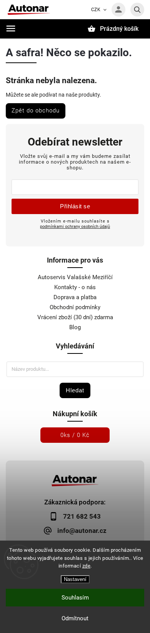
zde (86, 566)
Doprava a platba (75, 297)
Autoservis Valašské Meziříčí (75, 277)
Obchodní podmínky (75, 307)
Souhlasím (75, 597)
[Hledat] (137, 10)
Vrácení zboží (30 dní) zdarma (75, 317)
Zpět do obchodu (36, 110)
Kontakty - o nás (75, 287)
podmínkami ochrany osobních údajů (75, 226)
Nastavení (75, 579)
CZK (96, 9)
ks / (75, 435)
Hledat (75, 390)
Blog (75, 327)
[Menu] (11, 28)
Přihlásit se (75, 206)
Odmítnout (75, 618)
